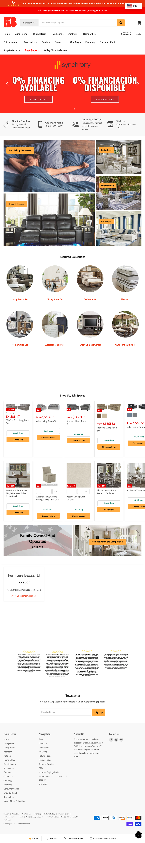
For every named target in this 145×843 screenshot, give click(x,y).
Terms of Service (46, 764)
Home (7, 34)
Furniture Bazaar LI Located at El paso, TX (62, 817)
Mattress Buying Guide (49, 772)
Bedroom (57, 34)
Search (42, 739)
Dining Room (40, 34)
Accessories (30, 42)
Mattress (72, 34)
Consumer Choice (108, 42)
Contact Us (60, 42)
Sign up (99, 712)
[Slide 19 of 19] (72, 84)
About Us (43, 743)
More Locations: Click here (23, 595)
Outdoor (46, 42)
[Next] (137, 83)
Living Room (20, 34)
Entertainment (11, 42)
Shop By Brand (11, 50)
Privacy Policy (45, 760)
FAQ (41, 768)
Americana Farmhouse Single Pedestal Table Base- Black (16, 493)
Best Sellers (32, 50)
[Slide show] (72, 84)
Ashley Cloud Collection (55, 50)
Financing (90, 42)
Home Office (89, 34)
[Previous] (8, 83)
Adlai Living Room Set (46, 421)
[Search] (121, 22)
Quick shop (18, 433)
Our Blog (74, 42)
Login (138, 34)
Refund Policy (45, 756)
